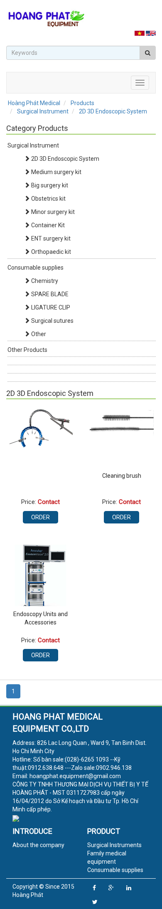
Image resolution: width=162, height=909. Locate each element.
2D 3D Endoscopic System (64, 158)
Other (38, 334)
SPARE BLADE (49, 294)
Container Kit (47, 225)
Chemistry (44, 281)
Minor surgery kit (52, 212)
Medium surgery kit (55, 172)
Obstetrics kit (48, 198)
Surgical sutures (52, 320)
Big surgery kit (49, 185)
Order (40, 517)
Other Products (27, 349)
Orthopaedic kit (50, 251)
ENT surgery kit (50, 238)
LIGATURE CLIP (50, 307)
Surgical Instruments (114, 845)
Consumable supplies (35, 267)
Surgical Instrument (33, 145)
